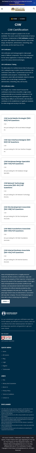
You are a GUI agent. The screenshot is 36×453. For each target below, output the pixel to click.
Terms (5, 301)
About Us (5, 387)
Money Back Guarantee (9, 383)
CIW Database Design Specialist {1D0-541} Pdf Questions (17, 162)
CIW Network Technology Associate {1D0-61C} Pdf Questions (14, 185)
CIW (5, 124)
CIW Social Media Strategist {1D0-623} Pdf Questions (17, 119)
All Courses (6, 355)
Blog (4, 358)
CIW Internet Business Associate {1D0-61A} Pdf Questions (17, 251)
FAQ (4, 380)
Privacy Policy (6, 390)
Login (4, 362)
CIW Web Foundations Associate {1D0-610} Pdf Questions (17, 230)
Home (15, 19)
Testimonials (6, 369)
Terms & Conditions (8, 394)
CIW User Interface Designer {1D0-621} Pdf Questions (17, 141)
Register (5, 366)
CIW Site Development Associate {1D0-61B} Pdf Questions (17, 208)
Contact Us (6, 398)
